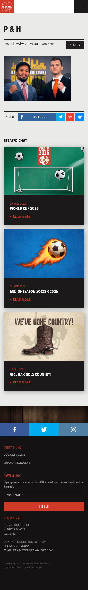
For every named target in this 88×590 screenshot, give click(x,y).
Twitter (44, 429)
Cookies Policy (14, 454)
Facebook (14, 429)
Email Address (15, 495)
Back (76, 45)
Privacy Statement (17, 462)
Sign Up (44, 506)
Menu (81, 6)
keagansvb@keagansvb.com (33, 550)
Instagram (73, 429)
